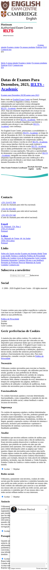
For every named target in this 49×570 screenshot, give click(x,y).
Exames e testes (13, 47)
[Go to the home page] (23, 10)
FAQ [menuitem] (10, 65)
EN (2, 52)
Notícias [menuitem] (4, 65)
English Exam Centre (21, 99)
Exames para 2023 (31, 95)
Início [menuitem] (3, 63)
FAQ (45, 47)
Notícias (39, 47)
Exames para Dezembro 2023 (12, 95)
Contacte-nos (6, 49)
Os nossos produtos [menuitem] (39, 63)
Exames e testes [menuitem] (25, 63)
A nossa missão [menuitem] (12, 63)
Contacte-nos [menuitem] (18, 65)
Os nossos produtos (27, 47)
